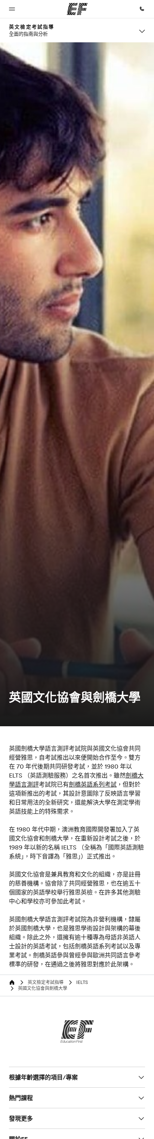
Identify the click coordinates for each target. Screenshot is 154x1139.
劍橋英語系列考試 (93, 784)
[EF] (77, 1031)
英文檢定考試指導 (31, 26)
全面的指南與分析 (28, 33)
